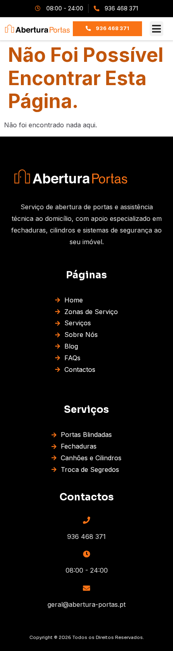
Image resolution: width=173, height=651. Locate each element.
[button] (157, 29)
